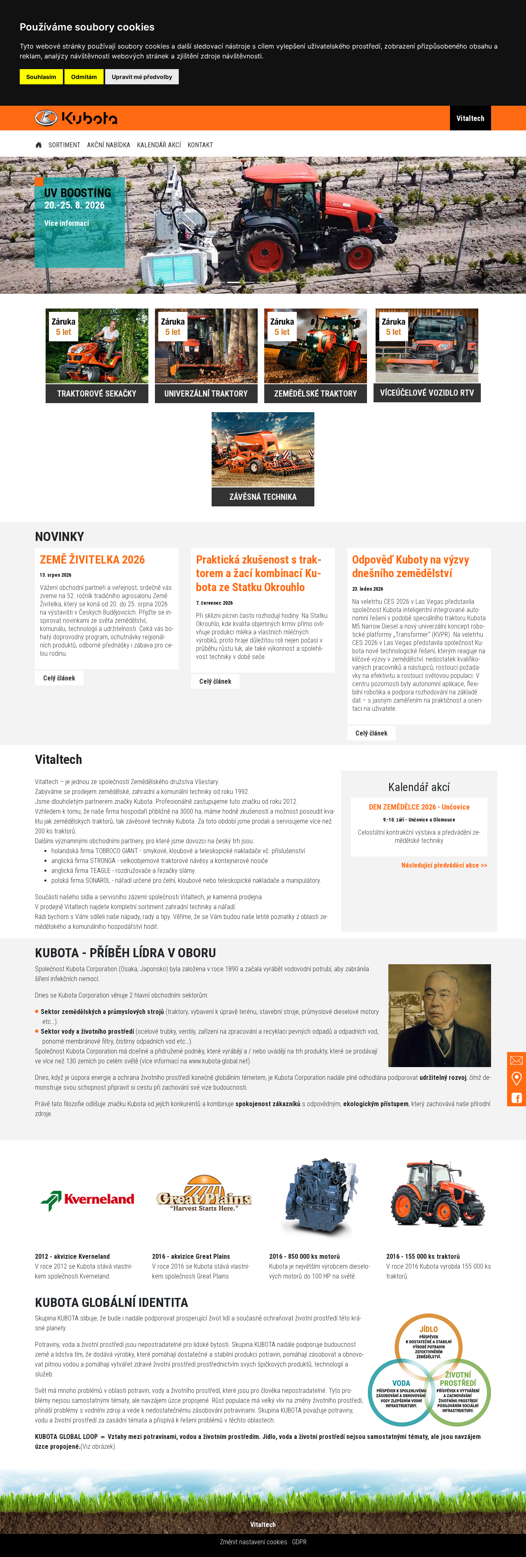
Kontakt (200, 145)
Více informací (66, 223)
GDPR (299, 1542)
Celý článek (59, 678)
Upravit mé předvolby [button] (142, 76)
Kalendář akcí (159, 145)
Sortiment (64, 145)
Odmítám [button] (84, 76)
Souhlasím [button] (41, 76)
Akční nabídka (108, 145)
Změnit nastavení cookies (253, 1542)
